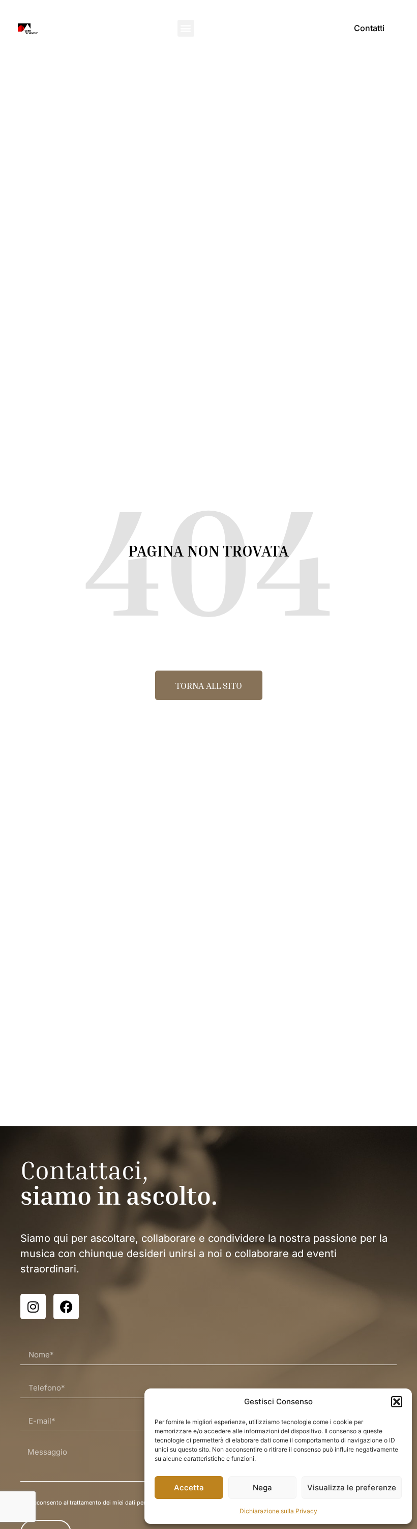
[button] (397, 1402)
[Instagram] (33, 1306)
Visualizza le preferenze (351, 1487)
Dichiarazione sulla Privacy (278, 1511)
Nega (262, 1487)
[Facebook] (66, 1306)
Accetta (189, 1487)
